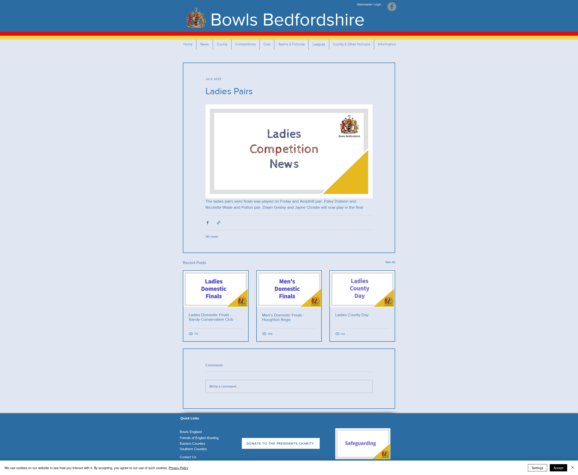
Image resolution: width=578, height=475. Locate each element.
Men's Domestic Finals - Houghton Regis (283, 317)
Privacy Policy (178, 468)
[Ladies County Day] (362, 289)
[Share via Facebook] (207, 222)
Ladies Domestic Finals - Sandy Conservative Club (211, 317)
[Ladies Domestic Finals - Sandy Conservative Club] (215, 289)
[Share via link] (219, 222)
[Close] (572, 467)
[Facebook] (391, 6)
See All (390, 262)
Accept (558, 468)
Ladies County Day (351, 315)
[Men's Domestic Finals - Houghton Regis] (289, 289)
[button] (291, 45)
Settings (537, 468)
